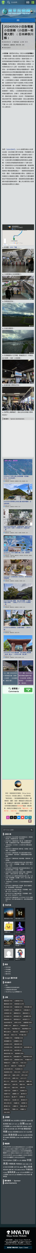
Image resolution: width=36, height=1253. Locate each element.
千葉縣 (13, 1109)
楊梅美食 (11, 1172)
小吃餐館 (6, 1038)
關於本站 (8, 973)
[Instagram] (7, 817)
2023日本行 (7, 1155)
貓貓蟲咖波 (20, 1174)
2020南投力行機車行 (13, 1149)
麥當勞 (28, 1174)
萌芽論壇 (28, 690)
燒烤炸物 (6, 1056)
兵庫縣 (14, 1090)
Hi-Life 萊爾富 (21, 1160)
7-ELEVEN (7, 1147)
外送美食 (17, 1069)
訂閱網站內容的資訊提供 (12, 987)
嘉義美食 (21, 1167)
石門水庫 (22, 1172)
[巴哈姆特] (30, 817)
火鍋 (5, 1065)
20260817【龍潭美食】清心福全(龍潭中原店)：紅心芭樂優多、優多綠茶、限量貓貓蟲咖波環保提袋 (19, 854)
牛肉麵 (27, 1059)
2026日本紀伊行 (19, 1157)
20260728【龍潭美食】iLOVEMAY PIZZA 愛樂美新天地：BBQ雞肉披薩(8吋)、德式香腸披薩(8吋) (19, 899)
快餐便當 (16, 1038)
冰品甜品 (6, 1044)
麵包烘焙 (16, 1044)
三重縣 (14, 1106)
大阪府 (6, 1090)
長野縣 (21, 1096)
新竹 (23, 1075)
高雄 (21, 1084)
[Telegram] (26, 817)
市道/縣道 (14, 1028)
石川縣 (6, 1096)
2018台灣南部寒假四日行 (18, 1147)
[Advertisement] (18, 120)
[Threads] (11, 817)
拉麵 (13, 1062)
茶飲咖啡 (17, 1053)
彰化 (5, 1081)
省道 (5, 1028)
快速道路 (22, 1025)
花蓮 (13, 1087)
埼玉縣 (14, 1100)
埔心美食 (28, 1167)
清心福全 (18, 1172)
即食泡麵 (16, 1056)
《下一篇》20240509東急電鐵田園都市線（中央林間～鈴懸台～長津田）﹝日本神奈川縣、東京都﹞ (26, 678)
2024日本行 (7, 47)
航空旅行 (25, 1019)
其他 (12, 1034)
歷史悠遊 (6, 1007)
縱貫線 (6, 1174)
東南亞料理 (7, 1053)
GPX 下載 (13, 247)
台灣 (15, 1022)
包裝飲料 (6, 1059)
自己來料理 (7, 1069)
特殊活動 (26, 1007)
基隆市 (6, 1075)
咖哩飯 (6, 1062)
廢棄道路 (22, 1031)
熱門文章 (8, 971)
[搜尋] (31, 830)
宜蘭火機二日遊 (12, 1169)
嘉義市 (6, 1084)
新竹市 (6, 1078)
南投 (12, 1081)
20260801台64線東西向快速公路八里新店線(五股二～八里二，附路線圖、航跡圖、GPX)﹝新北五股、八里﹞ (19, 864)
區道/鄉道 (25, 1028)
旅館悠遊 (6, 1019)
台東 (21, 1087)
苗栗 (13, 1078)
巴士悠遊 (6, 1016)
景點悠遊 (6, 1000)
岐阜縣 (23, 1103)
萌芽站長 (16, 42)
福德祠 (27, 1172)
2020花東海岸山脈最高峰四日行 (11, 1151)
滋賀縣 (14, 1093)
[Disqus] (18, 715)
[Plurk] (22, 817)
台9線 (5, 1167)
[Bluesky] (19, 817)
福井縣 (23, 1093)
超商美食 (16, 1059)
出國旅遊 (12, 44)
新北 (15, 1072)
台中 (21, 1078)
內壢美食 (19, 1164)
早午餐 (21, 1034)
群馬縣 (6, 1100)
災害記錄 (25, 1010)
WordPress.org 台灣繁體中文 (14, 991)
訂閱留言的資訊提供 (11, 989)
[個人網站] (30, 821)
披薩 (12, 1065)
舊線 (5, 1034)
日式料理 (6, 1047)
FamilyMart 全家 (10, 1160)
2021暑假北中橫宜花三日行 (15, 1153)
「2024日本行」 (11, 149)
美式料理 (26, 1047)
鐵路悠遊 (6, 44)
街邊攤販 (16, 1041)
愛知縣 (6, 1106)
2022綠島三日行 (27, 1153)
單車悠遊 (16, 1016)
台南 (13, 1084)
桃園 (13, 1075)
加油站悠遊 (7, 1022)
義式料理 (6, 1050)
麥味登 (25, 1174)
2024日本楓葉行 (18, 1155)
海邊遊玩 (16, 1010)
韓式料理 (16, 1047)
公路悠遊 (16, 1000)
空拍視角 (6, 1010)
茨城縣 (15, 1103)
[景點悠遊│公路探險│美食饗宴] (18, 13)
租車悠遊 (16, 1019)
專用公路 (6, 1031)
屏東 (28, 1084)
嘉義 (27, 1081)
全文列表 (8, 967)
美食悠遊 (16, 1003)
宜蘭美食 (19, 1169)
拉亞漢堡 (5, 1172)
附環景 (6, 1025)
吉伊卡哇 (16, 1167)
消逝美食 (6, 1072)
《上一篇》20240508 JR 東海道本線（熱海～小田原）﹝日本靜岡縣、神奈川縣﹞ (10, 676)
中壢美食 (11, 1164)
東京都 (23, 1100)
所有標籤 (8, 969)
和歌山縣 (22, 1106)
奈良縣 (22, 1090)
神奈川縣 (18, 44)
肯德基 (10, 1174)
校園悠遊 (16, 1007)
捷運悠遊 (16, 1013)
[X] (15, 817)
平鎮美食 (29, 1169)
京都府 (6, 1093)
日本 (23, 44)
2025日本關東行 (8, 1157)
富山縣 (13, 1096)
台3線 (30, 1164)
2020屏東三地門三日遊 (25, 1148)
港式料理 (16, 1050)
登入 (7, 985)
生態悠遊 (6, 1013)
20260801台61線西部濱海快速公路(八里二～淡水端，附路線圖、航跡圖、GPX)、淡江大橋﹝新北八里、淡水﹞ (19, 877)
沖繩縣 (22, 1109)
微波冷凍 (25, 1056)
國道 (14, 1025)
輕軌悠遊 (25, 1013)
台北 (23, 1072)
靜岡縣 (6, 1109)
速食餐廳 (6, 1041)
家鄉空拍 (23, 1169)
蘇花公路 (14, 1174)
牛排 (21, 1062)
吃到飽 (20, 1065)
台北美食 (10, 1167)
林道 (14, 1031)
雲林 (20, 1081)
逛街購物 (25, 1016)
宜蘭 (5, 1087)
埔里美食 (5, 1169)
